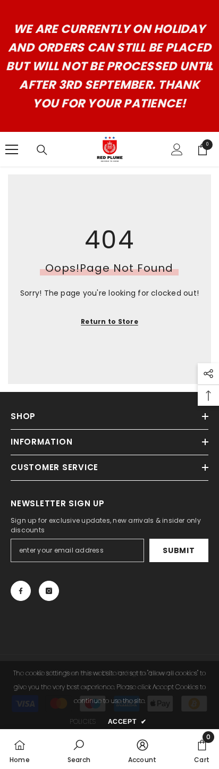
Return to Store (109, 321)
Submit (179, 550)
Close (210, 66)
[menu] (11, 149)
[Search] (42, 150)
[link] (78, 749)
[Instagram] (49, 591)
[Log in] (177, 149)
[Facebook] (21, 591)
